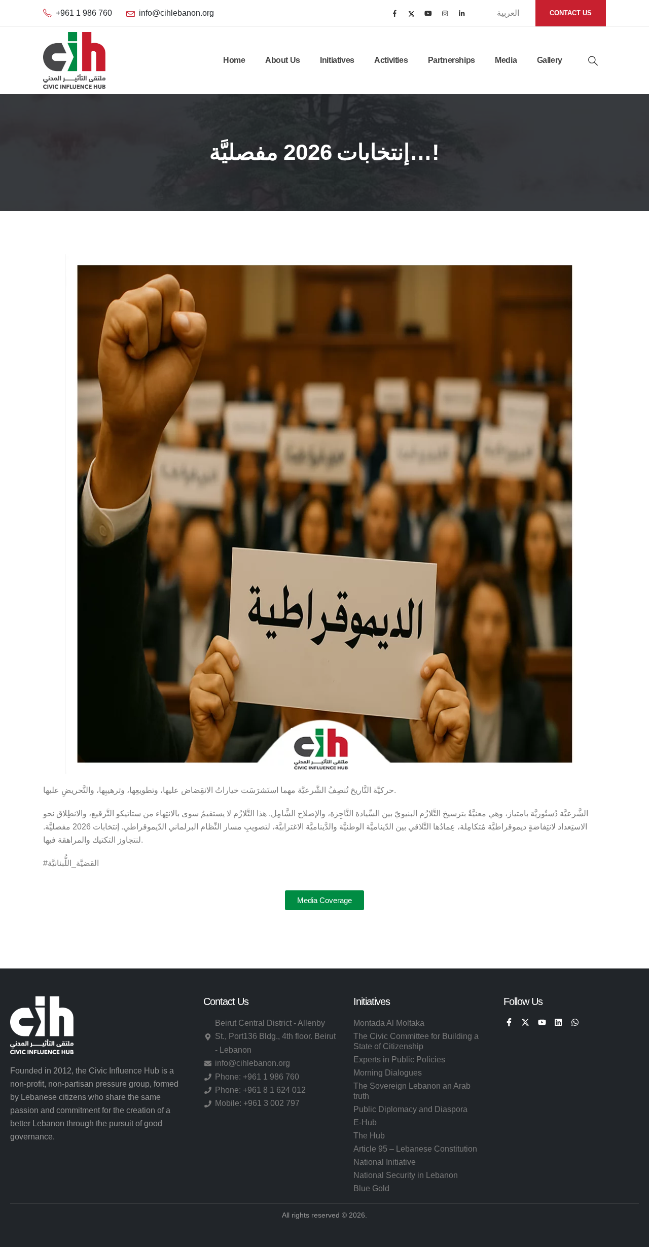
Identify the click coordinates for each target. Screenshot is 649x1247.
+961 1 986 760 (84, 13)
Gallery (549, 60)
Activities (391, 60)
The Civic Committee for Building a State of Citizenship (416, 1041)
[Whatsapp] (574, 1022)
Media (506, 60)
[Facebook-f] (509, 1022)
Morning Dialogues (387, 1072)
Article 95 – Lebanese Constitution (415, 1149)
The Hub (369, 1135)
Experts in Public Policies (399, 1059)
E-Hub (365, 1122)
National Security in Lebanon (405, 1175)
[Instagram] (445, 13)
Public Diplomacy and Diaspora (410, 1109)
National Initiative (384, 1162)
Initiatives (337, 60)
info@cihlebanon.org (176, 13)
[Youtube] (428, 13)
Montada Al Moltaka (388, 1023)
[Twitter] (411, 13)
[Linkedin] (558, 1022)
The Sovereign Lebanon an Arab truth (412, 1091)
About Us (282, 60)
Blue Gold (371, 1188)
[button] (324, 900)
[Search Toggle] (593, 60)
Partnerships (451, 60)
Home (234, 60)
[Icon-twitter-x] (525, 1022)
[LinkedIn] (461, 13)
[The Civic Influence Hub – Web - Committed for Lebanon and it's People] (74, 60)
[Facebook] (395, 13)
